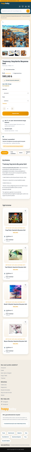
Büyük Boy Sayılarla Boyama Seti (13, 16)
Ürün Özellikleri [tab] (13, 152)
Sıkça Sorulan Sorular (6, 392)
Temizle (4, 103)
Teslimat (3, 378)
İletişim (2, 395)
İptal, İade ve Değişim (6, 373)
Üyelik (2, 370)
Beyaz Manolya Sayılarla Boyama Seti (15, 341)
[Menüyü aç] (28, 6)
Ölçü (3, 97)
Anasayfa (3, 368)
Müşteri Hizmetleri (5, 390)
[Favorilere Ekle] (25, 210)
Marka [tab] (20, 152)
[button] (2, 22)
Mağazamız (4, 387)
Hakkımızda (3, 384)
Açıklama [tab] (4, 152)
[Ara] (27, 11)
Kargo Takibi (4, 375)
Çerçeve (4, 89)
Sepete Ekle (15, 113)
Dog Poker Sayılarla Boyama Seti (15, 230)
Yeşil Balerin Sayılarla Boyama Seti (15, 267)
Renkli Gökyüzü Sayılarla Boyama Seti (15, 304)
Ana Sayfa (3, 16)
